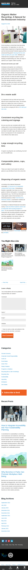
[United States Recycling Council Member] (10, 555)
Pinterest (9, 541)
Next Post (23, 282)
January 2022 (4, 508)
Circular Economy (6, 353)
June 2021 (4, 518)
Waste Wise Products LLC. (5, 4)
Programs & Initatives (6, 369)
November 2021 (5, 513)
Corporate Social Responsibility (9, 356)
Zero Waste (4, 384)
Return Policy (8, 564)
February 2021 (5, 526)
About (10, 544)
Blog (13, 544)
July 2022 (3, 505)
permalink (5, 232)
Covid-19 (3, 358)
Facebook (6, 541)
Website (3, 323)
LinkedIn (12, 541)
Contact (6, 544)
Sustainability (4, 376)
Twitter (3, 541)
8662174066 (15, 4)
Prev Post (4, 282)
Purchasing (20, 544)
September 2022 (5, 502)
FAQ (16, 544)
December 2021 (5, 510)
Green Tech (4, 364)
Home (3, 544)
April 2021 (4, 523)
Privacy (2, 564)
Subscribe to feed (12, 392)
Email (3, 318)
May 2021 (4, 520)
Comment (4, 297)
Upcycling (3, 379)
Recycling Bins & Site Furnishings (10, 371)
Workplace (4, 382)
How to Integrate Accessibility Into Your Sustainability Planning (13, 427)
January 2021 (4, 528)
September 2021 (5, 515)
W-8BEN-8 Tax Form (21, 564)
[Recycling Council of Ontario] (4, 555)
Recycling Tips (5, 374)
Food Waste (17, 230)
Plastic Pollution (5, 366)
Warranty (14, 564)
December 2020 (5, 531)
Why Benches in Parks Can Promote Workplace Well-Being (12, 474)
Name (3, 312)
